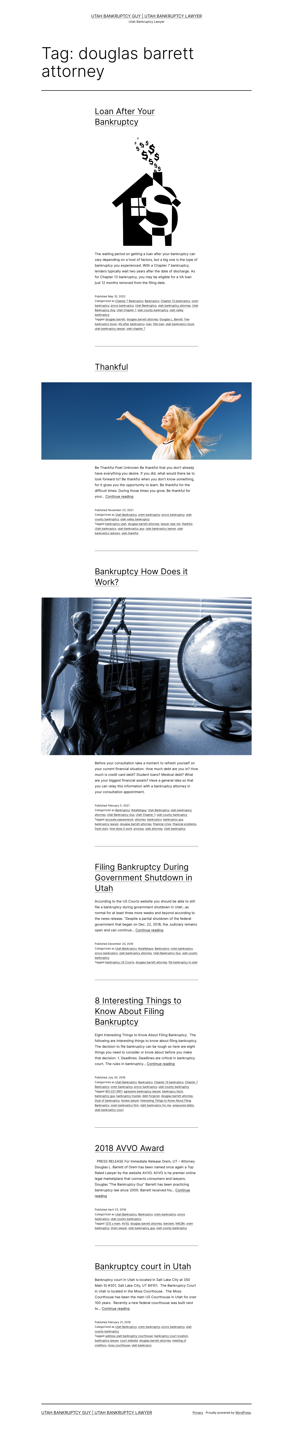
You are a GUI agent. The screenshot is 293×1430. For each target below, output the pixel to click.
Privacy (198, 1412)
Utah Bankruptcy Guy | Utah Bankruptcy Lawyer (146, 16)
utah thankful (130, 533)
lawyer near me (170, 523)
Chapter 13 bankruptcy (175, 301)
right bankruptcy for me (155, 1105)
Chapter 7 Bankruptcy (129, 301)
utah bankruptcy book (180, 324)
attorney (140, 819)
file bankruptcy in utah (183, 962)
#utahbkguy (138, 810)
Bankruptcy (152, 301)
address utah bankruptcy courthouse (129, 1336)
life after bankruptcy (131, 324)
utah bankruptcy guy (131, 528)
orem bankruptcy (149, 514)
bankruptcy (154, 819)
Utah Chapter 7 (126, 310)
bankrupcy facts (172, 1091)
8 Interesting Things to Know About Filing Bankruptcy (138, 1011)
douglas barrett (115, 319)
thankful (187, 523)
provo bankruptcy (122, 305)
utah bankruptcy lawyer (110, 328)
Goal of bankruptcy (107, 1100)
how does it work (121, 828)
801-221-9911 (113, 1091)
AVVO (125, 1223)
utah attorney (153, 828)
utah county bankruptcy (153, 310)
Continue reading (119, 496)
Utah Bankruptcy (146, 305)
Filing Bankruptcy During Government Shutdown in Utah (143, 877)
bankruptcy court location (171, 1336)
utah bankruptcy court (109, 1109)
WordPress (243, 1412)
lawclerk (168, 1223)
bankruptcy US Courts (119, 962)
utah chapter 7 (135, 328)
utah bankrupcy (142, 1345)
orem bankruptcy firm (125, 1105)
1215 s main (112, 1223)
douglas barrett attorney (142, 319)
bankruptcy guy (173, 819)
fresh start (101, 828)
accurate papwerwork (119, 819)
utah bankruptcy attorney (174, 305)
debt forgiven (151, 1096)
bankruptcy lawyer (107, 824)
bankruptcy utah (115, 523)
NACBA (180, 1223)
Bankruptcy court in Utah (143, 1266)
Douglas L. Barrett (171, 319)
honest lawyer (130, 1100)
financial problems (184, 824)
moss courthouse (119, 1345)
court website (129, 1340)
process (139, 828)
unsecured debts (183, 1105)
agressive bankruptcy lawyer (142, 1091)
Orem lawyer (119, 1228)
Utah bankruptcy (105, 528)
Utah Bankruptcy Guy (120, 814)
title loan (158, 324)
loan (148, 324)
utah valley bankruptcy (135, 519)
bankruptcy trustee (128, 1096)
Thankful (111, 367)
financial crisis (162, 824)
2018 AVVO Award (129, 1148)
